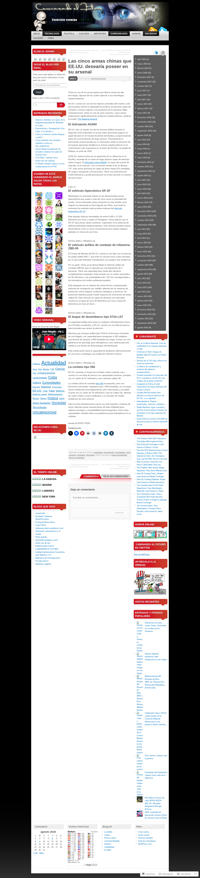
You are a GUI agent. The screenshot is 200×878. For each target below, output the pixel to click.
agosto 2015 (142, 175)
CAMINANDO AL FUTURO (46, 549)
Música (36, 398)
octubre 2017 (143, 86)
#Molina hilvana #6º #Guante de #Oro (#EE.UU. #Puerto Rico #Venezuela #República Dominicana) (155, 682)
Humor (136, 33)
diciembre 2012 (144, 310)
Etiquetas (156, 52)
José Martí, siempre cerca (46, 158)
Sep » (41, 853)
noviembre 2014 (144, 216)
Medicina (60, 391)
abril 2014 (141, 238)
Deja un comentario (76, 458)
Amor (35, 369)
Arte (40, 369)
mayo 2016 (142, 149)
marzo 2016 (142, 153)
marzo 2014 (142, 243)
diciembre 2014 (144, 211)
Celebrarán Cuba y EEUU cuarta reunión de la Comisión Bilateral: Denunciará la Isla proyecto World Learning (155, 719)
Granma (107, 844)
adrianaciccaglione (43, 564)
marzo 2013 (142, 296)
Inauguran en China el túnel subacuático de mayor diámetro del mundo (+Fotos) (151, 387)
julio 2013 (141, 278)
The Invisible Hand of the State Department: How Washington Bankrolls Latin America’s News (150, 488)
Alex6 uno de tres (42, 543)
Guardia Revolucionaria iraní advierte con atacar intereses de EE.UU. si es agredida (150, 395)
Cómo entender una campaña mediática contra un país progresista (47, 143)
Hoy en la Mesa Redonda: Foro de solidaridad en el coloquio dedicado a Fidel (151, 346)
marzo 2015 (142, 198)
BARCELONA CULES (44, 546)
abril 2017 (141, 100)
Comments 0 (91, 476)
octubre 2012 (143, 318)
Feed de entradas (145, 838)
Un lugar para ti (41, 561)
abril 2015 (141, 193)
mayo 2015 (142, 189)
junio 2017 (142, 91)
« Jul (35, 853)
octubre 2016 (143, 126)
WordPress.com (145, 844)
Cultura (84, 33)
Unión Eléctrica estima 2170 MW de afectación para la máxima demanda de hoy (152, 422)
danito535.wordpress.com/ (46, 540)
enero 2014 (142, 252)
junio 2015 (142, 184)
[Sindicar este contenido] (137, 336)
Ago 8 (73, 79)
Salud (61, 398)
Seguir (38, 92)
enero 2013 (142, 305)
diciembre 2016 (144, 117)
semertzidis (40, 513)
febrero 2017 (142, 108)
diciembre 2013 (144, 256)
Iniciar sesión (143, 835)
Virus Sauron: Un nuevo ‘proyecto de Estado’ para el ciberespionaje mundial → (116, 52)
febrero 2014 (142, 247)
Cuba (52, 377)
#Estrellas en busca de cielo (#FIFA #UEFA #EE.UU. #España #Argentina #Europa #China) (154, 803)
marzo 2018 (142, 64)
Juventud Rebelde (111, 841)
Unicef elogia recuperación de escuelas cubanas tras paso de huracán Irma (48, 152)
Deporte (36, 387)
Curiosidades (119, 33)
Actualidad (98, 452)
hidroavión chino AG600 (95, 162)
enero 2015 (142, 207)
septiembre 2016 (144, 131)
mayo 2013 (142, 287)
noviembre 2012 (144, 314)
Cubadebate (147, 336)
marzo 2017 (142, 104)
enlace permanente (119, 455)
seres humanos (42, 403)
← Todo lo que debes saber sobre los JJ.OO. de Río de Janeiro (83, 51)
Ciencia (60, 369)
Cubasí (107, 835)
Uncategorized (44, 412)
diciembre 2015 (144, 162)
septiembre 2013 (144, 269)
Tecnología (52, 33)
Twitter (162, 30)
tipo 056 (99, 383)
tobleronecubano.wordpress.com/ (49, 528)
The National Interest (87, 119)
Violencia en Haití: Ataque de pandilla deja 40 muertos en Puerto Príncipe (151, 355)
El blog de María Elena (45, 522)
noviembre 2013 (144, 260)
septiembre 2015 (144, 171)
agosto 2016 (142, 135)
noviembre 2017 (144, 82)
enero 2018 (142, 73)
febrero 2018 (142, 68)
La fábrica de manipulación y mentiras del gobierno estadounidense (149, 369)
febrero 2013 (142, 301)
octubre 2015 (143, 166)
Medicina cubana (40, 394)
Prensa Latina (110, 838)
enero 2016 (142, 158)
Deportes (100, 33)
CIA (52, 369)
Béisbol (46, 369)
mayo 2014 (142, 234)
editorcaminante (98, 79)
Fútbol (52, 391)
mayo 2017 (142, 95)
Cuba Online (40, 525)
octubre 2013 (143, 265)
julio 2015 (141, 180)
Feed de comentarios (147, 841)
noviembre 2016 (144, 122)
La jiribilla (108, 832)
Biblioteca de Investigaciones (47, 558)
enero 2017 (142, 113)
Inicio (36, 33)
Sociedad (151, 33)
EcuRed (107, 850)
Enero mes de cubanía (45, 161)
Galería (38, 38)
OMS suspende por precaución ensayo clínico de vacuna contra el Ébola (156, 815)
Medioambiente (55, 394)
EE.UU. (37, 390)
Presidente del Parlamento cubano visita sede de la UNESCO (156, 775)
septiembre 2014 (144, 225)
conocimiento (108, 452)
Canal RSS (152, 30)
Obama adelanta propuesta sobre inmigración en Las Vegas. (156, 657)
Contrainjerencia (151, 431)
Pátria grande (41, 537)
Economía (57, 387)
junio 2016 (142, 144)
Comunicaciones (46, 373)
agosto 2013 (142, 274)
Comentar (119, 512)
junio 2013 (142, 283)
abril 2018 (141, 59)
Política (69, 33)
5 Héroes (36, 364)
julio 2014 (141, 229)
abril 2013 (141, 292)
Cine (34, 373)
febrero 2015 (142, 202)
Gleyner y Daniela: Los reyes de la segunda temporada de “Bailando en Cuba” (50, 123)
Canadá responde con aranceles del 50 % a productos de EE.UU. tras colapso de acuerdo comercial (152, 378)
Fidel (51, 38)
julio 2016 (141, 140)
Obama (43, 398)
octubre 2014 (143, 220)
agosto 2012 (142, 327)
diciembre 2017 (144, 77)
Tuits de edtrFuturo (142, 554)
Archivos (163, 52)
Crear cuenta (143, 832)
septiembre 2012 (144, 323)
